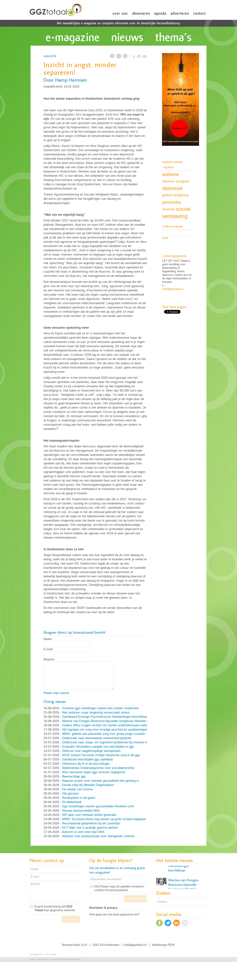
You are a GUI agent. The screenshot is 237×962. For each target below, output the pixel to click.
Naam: (48, 639)
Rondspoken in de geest (78, 798)
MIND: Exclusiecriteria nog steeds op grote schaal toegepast (104, 819)
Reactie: (49, 659)
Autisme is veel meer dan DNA (83, 832)
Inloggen (33, 959)
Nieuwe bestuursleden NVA (81, 810)
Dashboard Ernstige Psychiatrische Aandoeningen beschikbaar (105, 716)
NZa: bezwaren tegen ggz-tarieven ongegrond (93, 772)
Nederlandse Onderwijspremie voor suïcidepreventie (98, 768)
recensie (168, 209)
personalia (171, 202)
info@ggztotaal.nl (172, 288)
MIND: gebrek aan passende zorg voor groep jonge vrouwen (103, 734)
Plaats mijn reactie (56, 693)
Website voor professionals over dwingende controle (98, 836)
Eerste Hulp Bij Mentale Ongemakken (88, 785)
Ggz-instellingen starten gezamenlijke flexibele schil (98, 806)
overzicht (50, 56)
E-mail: (48, 649)
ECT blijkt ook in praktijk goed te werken (90, 827)
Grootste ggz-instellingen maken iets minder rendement (100, 708)
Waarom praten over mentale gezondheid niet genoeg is (100, 780)
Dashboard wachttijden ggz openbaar (87, 759)
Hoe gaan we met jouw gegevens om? (114, 914)
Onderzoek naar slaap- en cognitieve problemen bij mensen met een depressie (116, 742)
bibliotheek (168, 181)
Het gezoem (70, 793)
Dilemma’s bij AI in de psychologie (85, 763)
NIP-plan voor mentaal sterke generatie (89, 815)
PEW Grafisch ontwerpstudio (69, 959)
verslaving (175, 216)
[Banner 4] (180, 100)
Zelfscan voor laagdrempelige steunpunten (91, 751)
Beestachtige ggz (74, 776)
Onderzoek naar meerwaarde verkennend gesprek (96, 738)
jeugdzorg (181, 195)
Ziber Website (43, 959)
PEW (171, 944)
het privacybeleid (116, 890)
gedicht (167, 195)
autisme (170, 174)
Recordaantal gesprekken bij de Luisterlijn (91, 823)
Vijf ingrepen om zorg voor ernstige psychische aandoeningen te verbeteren (114, 729)
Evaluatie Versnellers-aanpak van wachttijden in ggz (98, 746)
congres (182, 181)
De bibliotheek (72, 802)
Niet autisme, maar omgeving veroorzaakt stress (96, 712)
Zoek (165, 237)
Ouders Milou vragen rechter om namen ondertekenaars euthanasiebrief (111, 725)
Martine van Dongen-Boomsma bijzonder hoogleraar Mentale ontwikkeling (113, 721)
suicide (183, 209)
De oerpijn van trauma (77, 789)
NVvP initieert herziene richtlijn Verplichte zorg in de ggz (101, 755)
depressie (172, 188)
